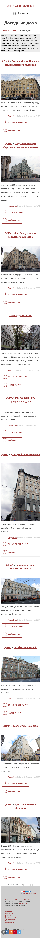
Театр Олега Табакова (25, 726)
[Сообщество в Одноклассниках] (11, 932)
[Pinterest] (15, 932)
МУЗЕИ (13, 315)
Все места (9, 913)
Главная (8, 911)
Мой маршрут (14, 131)
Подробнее (12, 116)
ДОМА (5, 61)
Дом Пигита (25, 315)
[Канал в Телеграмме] (19, 932)
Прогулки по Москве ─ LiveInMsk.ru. (19, 899)
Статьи (8, 915)
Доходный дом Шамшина (25, 454)
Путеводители (10, 917)
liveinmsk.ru (22, 903)
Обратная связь (11, 921)
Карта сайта (10, 923)
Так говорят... (10, 919)
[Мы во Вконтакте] (7, 932)
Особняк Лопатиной (25, 647)
